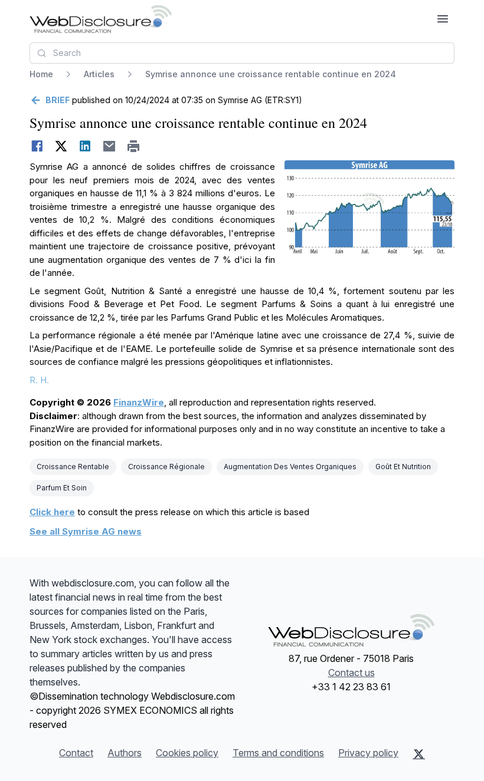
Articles (99, 74)
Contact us (351, 672)
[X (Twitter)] (419, 754)
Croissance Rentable (73, 466)
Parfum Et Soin (62, 487)
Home (41, 74)
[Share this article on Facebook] (37, 146)
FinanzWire (138, 402)
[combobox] (242, 53)
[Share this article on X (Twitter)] (61, 146)
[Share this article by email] (109, 146)
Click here (52, 512)
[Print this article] (133, 146)
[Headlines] (101, 19)
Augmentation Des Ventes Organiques (290, 466)
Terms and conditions (278, 753)
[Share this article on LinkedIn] (85, 146)
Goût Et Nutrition (403, 466)
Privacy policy (368, 753)
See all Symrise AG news (86, 531)
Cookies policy (187, 753)
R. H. (39, 379)
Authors (124, 753)
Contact (76, 753)
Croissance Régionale (166, 466)
